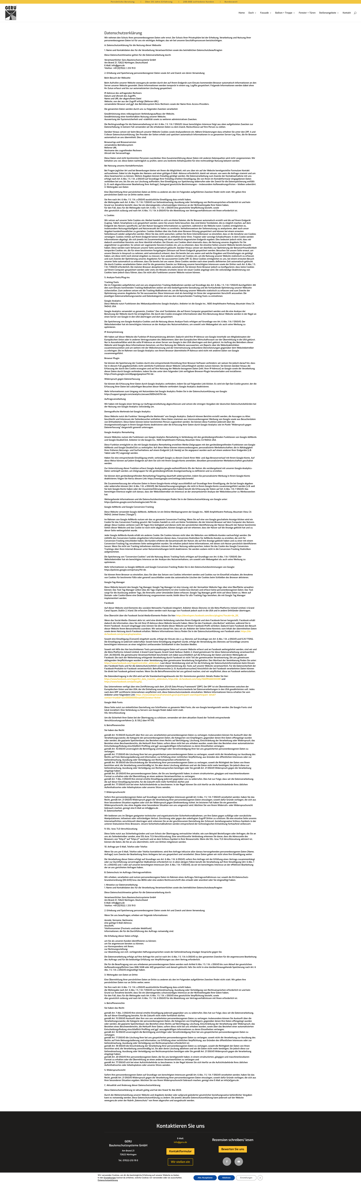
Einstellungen (110, 1178)
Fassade (264, 13)
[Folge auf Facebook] (227, 1161)
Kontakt (347, 13)
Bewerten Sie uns (232, 1149)
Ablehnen (226, 1177)
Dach (251, 13)
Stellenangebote (327, 13)
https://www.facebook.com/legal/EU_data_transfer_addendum (135, 679)
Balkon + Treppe (283, 13)
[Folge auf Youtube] (239, 1161)
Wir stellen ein (180, 1162)
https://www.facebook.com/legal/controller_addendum (131, 663)
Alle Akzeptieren (205, 1177)
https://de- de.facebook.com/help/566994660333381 (194, 679)
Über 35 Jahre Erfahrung (159, 2)
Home (242, 13)
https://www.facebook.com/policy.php (123, 681)
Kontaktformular (180, 1151)
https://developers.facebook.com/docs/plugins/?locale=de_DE (207, 615)
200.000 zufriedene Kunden (198, 2)
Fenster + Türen (307, 13)
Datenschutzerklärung (108, 1180)
